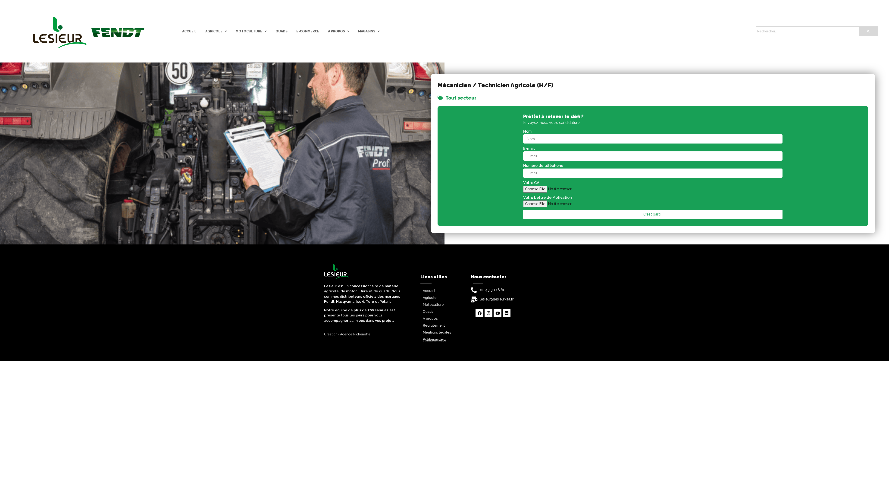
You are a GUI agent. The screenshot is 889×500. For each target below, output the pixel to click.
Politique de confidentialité (434, 339)
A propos (336, 31)
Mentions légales (437, 332)
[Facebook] (479, 313)
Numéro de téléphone (543, 165)
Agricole (213, 31)
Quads (281, 31)
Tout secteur (460, 98)
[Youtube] (497, 313)
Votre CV (531, 183)
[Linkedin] (506, 313)
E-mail (529, 148)
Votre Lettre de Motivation (547, 197)
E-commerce (307, 31)
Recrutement (434, 325)
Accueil (189, 31)
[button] (216, 31)
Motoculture (249, 31)
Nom (527, 131)
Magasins (366, 31)
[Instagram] (488, 313)
